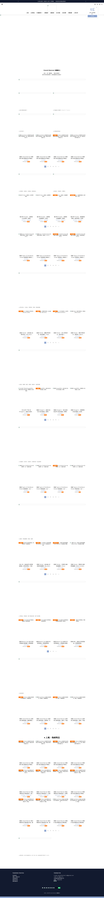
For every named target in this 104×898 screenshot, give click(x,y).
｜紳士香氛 (58, 12)
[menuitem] (45, 167)
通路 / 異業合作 (16, 876)
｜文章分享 (75, 12)
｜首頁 (27, 12)
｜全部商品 (32, 12)
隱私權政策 (15, 881)
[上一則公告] (18, 1)
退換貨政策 (15, 878)
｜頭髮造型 (52, 12)
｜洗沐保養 (64, 12)
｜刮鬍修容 (46, 12)
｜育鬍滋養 (70, 12)
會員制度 (15, 875)
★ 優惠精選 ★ (39, 12)
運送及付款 (15, 879)
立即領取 (92, 16)
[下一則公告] (85, 1)
